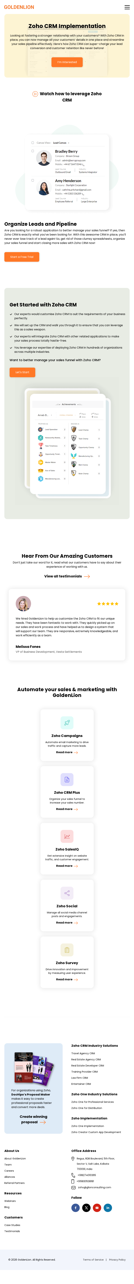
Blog (6, 1207)
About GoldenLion (15, 1158)
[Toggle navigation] (127, 7)
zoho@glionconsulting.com (94, 1187)
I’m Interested (67, 62)
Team (8, 1164)
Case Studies (12, 1225)
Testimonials (12, 1231)
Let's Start (22, 372)
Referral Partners (14, 1183)
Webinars (10, 1201)
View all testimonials (63, 576)
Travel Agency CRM (83, 1053)
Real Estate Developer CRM (87, 1065)
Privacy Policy (117, 1259)
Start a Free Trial (21, 257)
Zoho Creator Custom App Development (96, 1132)
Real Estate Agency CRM (86, 1059)
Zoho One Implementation (87, 1126)
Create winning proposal (33, 1119)
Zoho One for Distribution (86, 1108)
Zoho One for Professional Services (92, 1102)
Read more (64, 752)
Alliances (9, 1177)
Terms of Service (93, 1259)
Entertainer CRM (81, 1084)
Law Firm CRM (79, 1078)
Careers (9, 1171)
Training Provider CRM (84, 1071)
